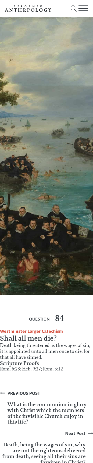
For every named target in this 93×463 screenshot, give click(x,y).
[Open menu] (83, 8)
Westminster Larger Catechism (31, 331)
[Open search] (73, 8)
